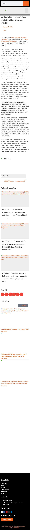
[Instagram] (9, 512)
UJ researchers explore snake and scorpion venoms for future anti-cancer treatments (14, 382)
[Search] (26, 3)
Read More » (4, 331)
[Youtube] (7, 512)
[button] (26, 10)
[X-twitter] (2, 512)
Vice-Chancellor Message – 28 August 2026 (14, 329)
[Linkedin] (11, 512)
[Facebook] (4, 512)
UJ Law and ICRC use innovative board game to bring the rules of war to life (13, 355)
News (4, 30)
